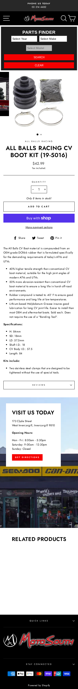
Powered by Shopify (39, 685)
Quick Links (39, 620)
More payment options (39, 227)
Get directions (27, 457)
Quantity (39, 181)
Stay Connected (39, 664)
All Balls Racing (39, 141)
